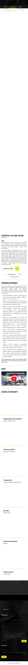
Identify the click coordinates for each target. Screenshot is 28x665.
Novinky (5, 6)
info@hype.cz (5, 609)
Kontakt (20, 6)
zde (25, 638)
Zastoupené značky (13, 6)
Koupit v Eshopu (8, 269)
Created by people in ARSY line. (14, 663)
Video (20, 274)
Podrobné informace (12, 274)
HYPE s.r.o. (14, 2)
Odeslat (4, 656)
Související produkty (15, 276)
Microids (16, 10)
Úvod (2, 10)
